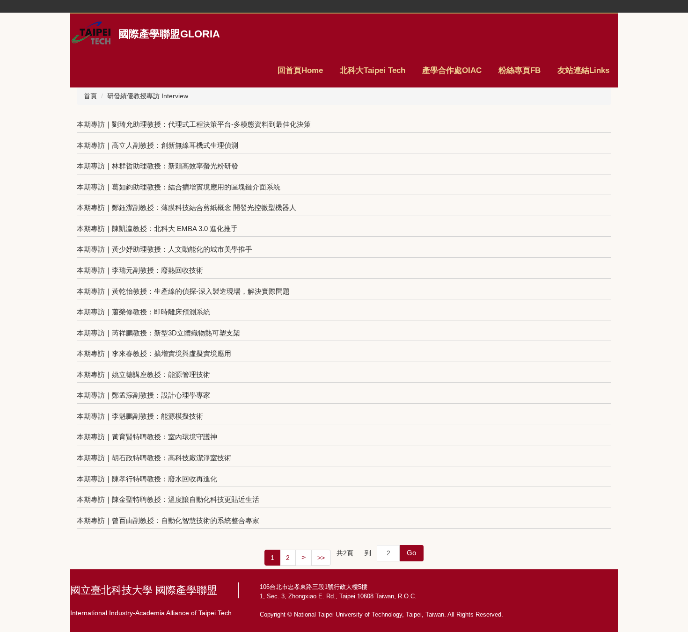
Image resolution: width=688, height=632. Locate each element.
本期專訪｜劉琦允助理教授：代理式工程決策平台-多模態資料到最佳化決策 (194, 124)
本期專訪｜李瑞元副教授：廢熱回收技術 (140, 270)
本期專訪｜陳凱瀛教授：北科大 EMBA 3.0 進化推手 (157, 228)
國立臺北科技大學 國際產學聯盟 (143, 590)
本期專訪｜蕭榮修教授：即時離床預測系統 (143, 312)
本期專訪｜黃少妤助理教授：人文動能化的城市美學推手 (164, 249)
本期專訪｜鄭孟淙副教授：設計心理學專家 (143, 395)
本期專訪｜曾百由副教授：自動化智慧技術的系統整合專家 (168, 520)
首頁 (90, 96)
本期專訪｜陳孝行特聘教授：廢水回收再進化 (147, 479)
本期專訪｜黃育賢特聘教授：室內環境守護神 (147, 437)
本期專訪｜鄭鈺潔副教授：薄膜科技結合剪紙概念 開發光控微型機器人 (186, 207)
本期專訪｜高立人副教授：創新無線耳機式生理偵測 (157, 145)
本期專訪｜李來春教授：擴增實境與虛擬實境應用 (154, 353)
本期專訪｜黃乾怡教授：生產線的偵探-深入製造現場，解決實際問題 (183, 291)
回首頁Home (300, 70)
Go (411, 553)
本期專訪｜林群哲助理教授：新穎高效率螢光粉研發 (157, 166)
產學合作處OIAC (452, 70)
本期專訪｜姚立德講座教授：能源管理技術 (143, 374)
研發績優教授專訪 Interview (147, 96)
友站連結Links (583, 70)
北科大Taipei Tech (372, 70)
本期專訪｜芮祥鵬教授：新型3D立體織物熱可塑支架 (158, 333)
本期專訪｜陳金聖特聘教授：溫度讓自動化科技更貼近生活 (168, 499)
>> (321, 557)
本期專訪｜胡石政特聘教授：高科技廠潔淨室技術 (154, 458)
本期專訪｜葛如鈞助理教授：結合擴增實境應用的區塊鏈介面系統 (178, 187)
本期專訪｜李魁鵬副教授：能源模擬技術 (140, 416)
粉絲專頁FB (519, 70)
